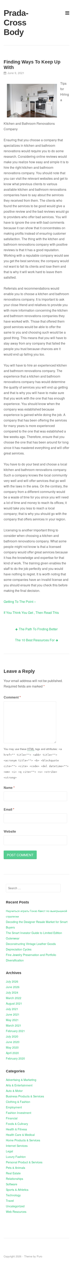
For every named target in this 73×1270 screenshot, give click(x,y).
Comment (12, 697)
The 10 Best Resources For (35, 640)
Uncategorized (15, 1206)
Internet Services (17, 1146)
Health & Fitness (16, 1129)
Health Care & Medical (20, 1135)
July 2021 (12, 1009)
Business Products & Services (25, 1096)
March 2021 (13, 1025)
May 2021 (12, 1020)
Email (9, 809)
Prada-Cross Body (14, 22)
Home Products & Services (23, 1140)
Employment (14, 1107)
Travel (10, 1201)
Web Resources (16, 1212)
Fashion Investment (18, 1113)
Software (11, 1184)
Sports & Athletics (17, 1190)
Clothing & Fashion (18, 1102)
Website (10, 831)
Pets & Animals (15, 1168)
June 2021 (12, 1014)
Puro (39, 1256)
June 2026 (12, 987)
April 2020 (12, 1053)
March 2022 (13, 998)
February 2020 (15, 1058)
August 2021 (14, 1003)
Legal (9, 1151)
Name (9, 787)
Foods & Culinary (17, 1124)
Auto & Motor (14, 1091)
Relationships (14, 1179)
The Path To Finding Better (38, 629)
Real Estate (13, 1173)
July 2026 (12, 981)
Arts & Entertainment (19, 1085)
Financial (11, 1118)
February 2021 (15, 1031)
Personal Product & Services (24, 1162)
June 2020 (12, 1042)
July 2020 (12, 1036)
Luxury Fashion (16, 1157)
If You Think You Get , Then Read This (31, 612)
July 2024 (12, 992)
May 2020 (12, 1047)
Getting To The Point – (20, 601)
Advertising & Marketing (21, 1080)
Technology (13, 1195)
